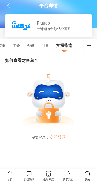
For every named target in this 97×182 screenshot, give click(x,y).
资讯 (30, 45)
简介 (16, 45)
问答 (45, 45)
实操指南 (64, 45)
